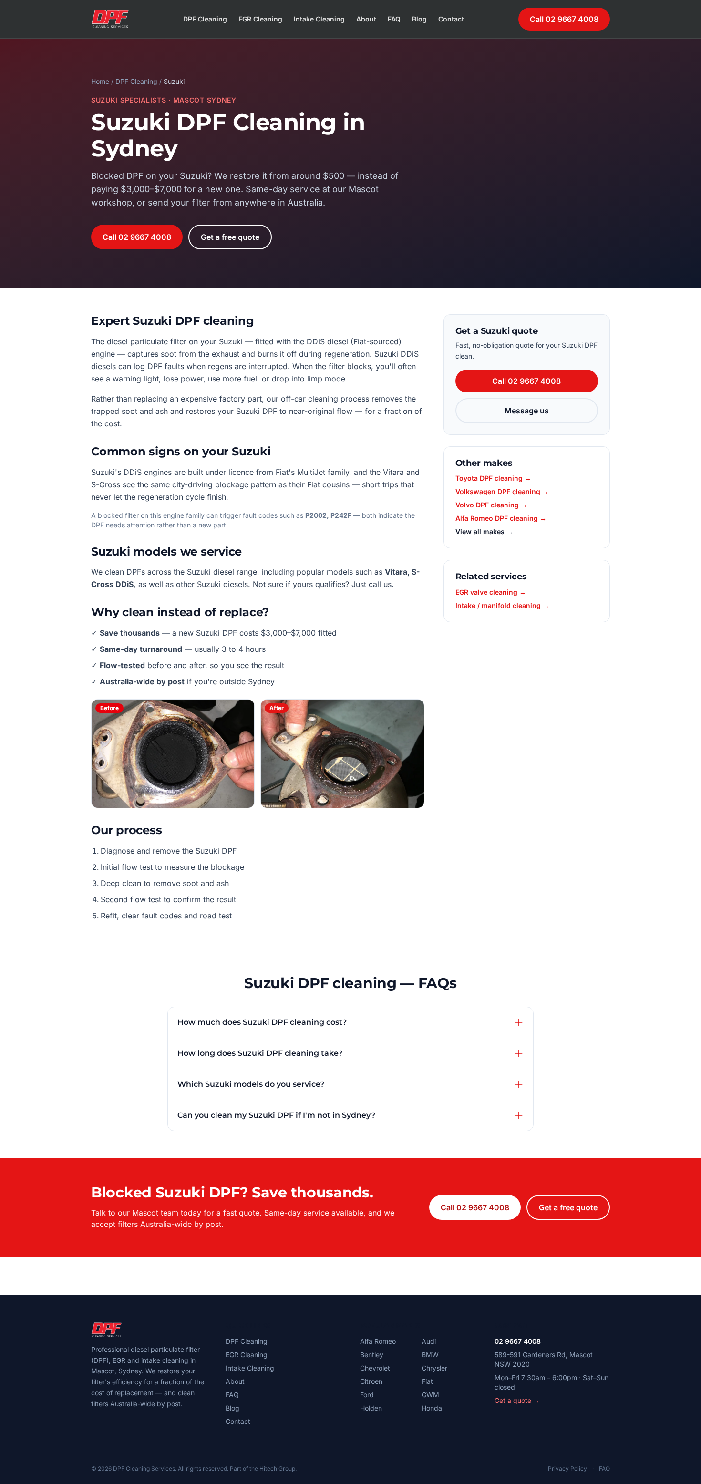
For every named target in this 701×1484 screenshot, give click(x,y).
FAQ (394, 19)
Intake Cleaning (319, 19)
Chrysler (434, 1368)
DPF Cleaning (205, 19)
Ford (367, 1395)
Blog (419, 19)
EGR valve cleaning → (490, 592)
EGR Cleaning (260, 19)
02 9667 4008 (518, 1341)
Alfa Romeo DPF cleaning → (500, 518)
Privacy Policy (567, 1468)
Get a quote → (517, 1400)
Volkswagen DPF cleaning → (502, 491)
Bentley (371, 1354)
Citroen (371, 1381)
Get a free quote (230, 237)
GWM (430, 1395)
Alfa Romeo (378, 1341)
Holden (371, 1408)
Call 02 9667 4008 (564, 19)
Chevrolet (375, 1368)
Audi (429, 1341)
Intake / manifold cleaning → (502, 605)
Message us (527, 410)
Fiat (427, 1381)
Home (100, 81)
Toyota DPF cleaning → (493, 478)
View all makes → (484, 531)
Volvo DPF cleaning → (491, 505)
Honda (432, 1408)
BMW (430, 1354)
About (366, 19)
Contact (451, 19)
